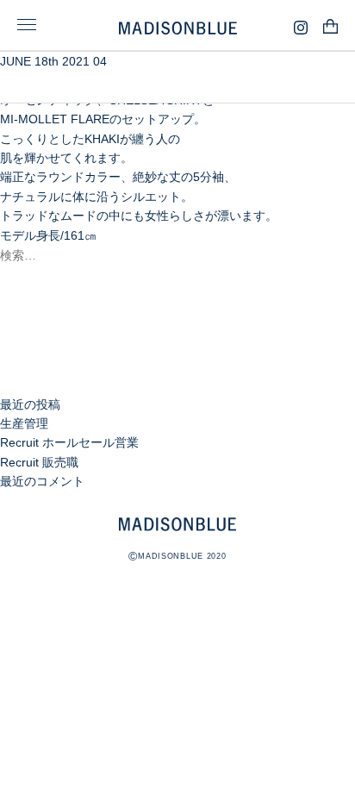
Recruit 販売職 (39, 462)
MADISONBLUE (177, 524)
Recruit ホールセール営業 (69, 442)
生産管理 (24, 423)
